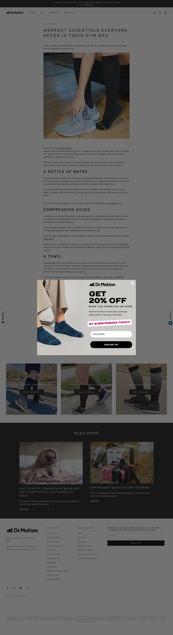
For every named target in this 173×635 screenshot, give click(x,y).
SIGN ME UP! (111, 344)
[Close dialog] (132, 283)
